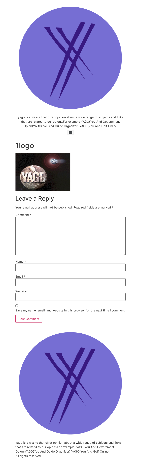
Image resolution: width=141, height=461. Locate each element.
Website (20, 291)
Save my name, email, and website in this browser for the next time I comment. (70, 310)
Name (20, 261)
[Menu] (70, 132)
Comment (23, 214)
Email (20, 276)
